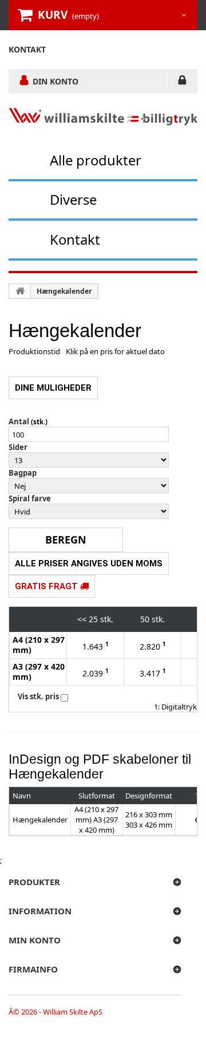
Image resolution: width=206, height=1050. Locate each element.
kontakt (27, 49)
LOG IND (182, 82)
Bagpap (23, 473)
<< (81, 619)
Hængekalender (64, 291)
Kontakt (75, 239)
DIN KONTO (55, 81)
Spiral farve (30, 498)
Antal (19, 421)
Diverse (73, 199)
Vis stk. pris (38, 696)
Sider (18, 447)
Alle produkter (95, 160)
